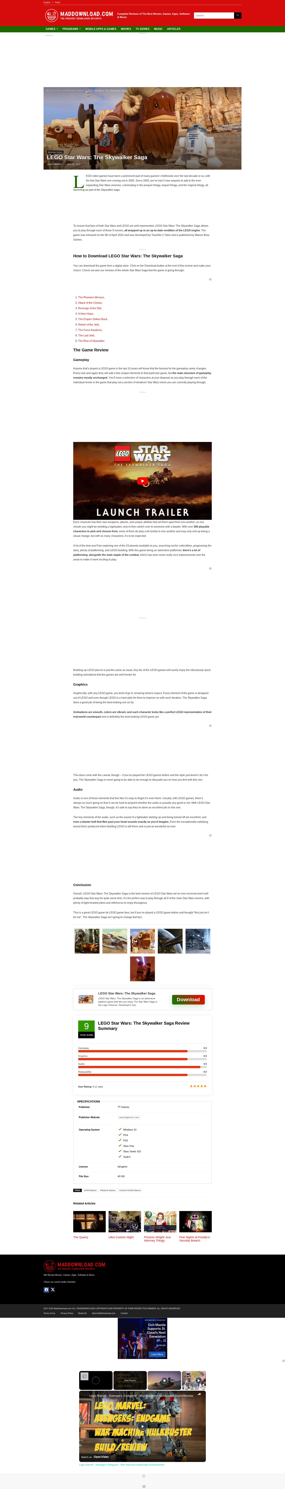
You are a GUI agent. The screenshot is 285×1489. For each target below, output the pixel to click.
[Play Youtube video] (142, 481)
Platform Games (108, 1190)
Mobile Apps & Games (100, 29)
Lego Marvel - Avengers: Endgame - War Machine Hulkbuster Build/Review (141, 1396)
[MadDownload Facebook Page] (46, 1290)
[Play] (164, 1380)
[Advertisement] (142, 59)
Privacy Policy (67, 1313)
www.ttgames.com (129, 1117)
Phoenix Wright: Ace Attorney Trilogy (157, 1239)
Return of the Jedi (88, 324)
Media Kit (82, 1313)
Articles (174, 29)
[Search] (237, 15)
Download (188, 999)
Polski (57, 2)
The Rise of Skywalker (91, 341)
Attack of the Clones (90, 302)
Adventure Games (74, 90)
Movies (126, 29)
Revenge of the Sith (89, 308)
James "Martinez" (54, 164)
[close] (143, 1476)
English (47, 2)
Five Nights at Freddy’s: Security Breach (194, 1239)
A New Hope (85, 313)
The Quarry (80, 1237)
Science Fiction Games (130, 1190)
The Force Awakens (90, 330)
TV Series (143, 29)
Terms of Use (49, 1313)
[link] (84, 1396)
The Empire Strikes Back (92, 319)
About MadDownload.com (103, 1313)
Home (49, 90)
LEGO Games (90, 1190)
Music (158, 29)
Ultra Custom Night (121, 1237)
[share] (199, 1394)
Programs (70, 29)
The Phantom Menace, (91, 297)
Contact (124, 1313)
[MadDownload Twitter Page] (52, 1290)
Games (50, 29)
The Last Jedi (86, 335)
